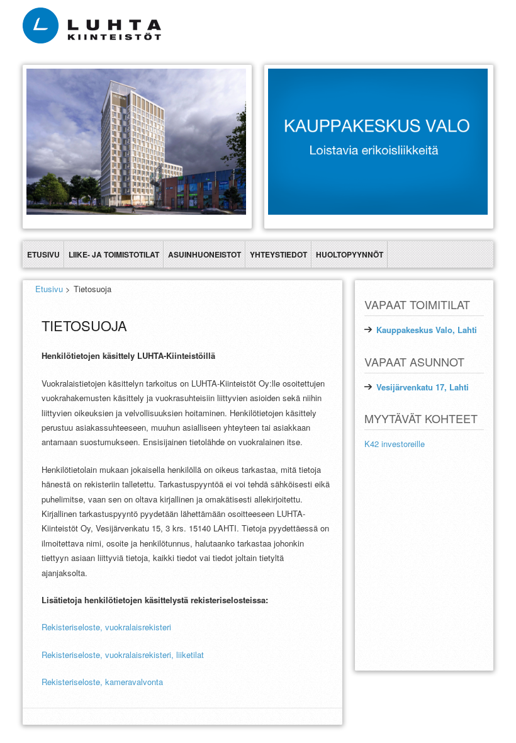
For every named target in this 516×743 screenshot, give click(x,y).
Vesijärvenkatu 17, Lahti (422, 387)
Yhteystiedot (278, 254)
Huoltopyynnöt (349, 254)
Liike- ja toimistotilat (114, 254)
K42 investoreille (394, 444)
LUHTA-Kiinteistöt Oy (454, 681)
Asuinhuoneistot (204, 254)
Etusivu (43, 254)
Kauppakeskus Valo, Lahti (426, 330)
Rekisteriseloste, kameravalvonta (102, 682)
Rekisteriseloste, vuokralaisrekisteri (106, 627)
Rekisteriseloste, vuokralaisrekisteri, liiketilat (123, 655)
